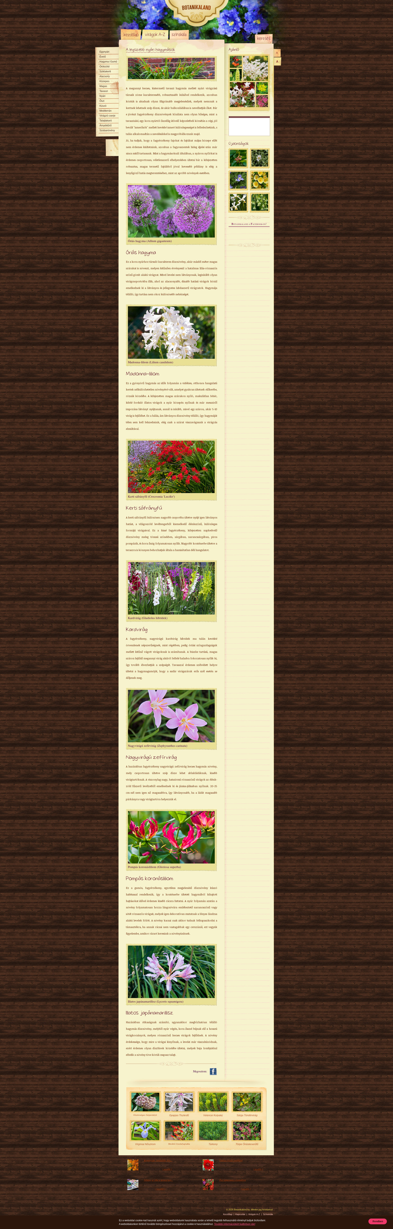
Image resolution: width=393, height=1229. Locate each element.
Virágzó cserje (107, 115)
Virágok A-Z (155, 34)
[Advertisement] (249, 126)
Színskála (179, 34)
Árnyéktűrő (105, 125)
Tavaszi (103, 91)
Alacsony (104, 76)
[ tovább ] (167, 1169)
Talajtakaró (105, 120)
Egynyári (104, 51)
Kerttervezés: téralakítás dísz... (158, 1160)
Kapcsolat (240, 1214)
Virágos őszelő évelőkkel (231, 1160)
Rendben (378, 1221)
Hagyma (108, 61)
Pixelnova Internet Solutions (130, 1211)
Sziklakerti (105, 71)
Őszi (101, 101)
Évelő (102, 56)
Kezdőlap (131, 34)
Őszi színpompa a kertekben (232, 1180)
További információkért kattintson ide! (234, 1224)
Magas (103, 86)
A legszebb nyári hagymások (150, 50)
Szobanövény (107, 130)
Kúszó (102, 105)
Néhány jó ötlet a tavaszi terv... (158, 1180)
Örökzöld (104, 66)
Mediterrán (105, 110)
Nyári (102, 96)
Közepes (104, 81)
